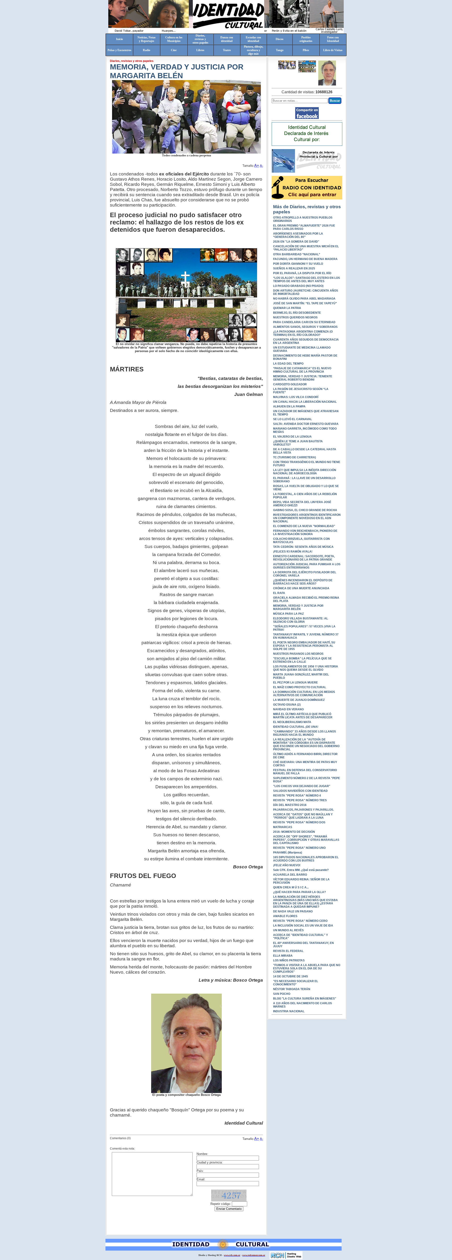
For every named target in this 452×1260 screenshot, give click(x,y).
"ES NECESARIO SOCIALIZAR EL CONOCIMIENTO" (295, 983)
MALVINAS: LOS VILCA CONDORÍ (295, 397)
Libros (200, 50)
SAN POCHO (281, 994)
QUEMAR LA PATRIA (287, 308)
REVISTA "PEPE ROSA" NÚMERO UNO (299, 847)
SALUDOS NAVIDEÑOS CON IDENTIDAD (300, 791)
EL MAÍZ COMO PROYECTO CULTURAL (299, 687)
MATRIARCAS (282, 827)
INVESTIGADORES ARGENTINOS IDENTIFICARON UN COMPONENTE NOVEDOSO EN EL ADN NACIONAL (307, 518)
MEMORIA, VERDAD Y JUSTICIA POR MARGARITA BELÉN (298, 607)
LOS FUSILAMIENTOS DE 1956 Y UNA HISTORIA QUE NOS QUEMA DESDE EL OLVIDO (305, 668)
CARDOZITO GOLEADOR (290, 384)
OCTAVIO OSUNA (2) (287, 704)
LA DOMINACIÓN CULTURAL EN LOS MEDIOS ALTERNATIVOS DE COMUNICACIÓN (304, 693)
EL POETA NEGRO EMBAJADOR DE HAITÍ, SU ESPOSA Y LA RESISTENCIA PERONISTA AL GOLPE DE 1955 (304, 646)
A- (261, 165)
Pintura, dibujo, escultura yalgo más (253, 50)
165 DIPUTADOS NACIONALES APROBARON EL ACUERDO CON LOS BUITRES (306, 859)
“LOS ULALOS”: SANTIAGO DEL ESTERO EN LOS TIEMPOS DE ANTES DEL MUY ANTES (306, 279)
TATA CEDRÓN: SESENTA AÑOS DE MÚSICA (303, 547)
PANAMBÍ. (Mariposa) (287, 852)
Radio (146, 50)
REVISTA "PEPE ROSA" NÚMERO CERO (300, 921)
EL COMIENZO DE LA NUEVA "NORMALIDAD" (304, 526)
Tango (279, 50)
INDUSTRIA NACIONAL (288, 1011)
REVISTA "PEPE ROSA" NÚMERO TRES (300, 800)
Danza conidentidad (226, 39)
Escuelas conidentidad (253, 39)
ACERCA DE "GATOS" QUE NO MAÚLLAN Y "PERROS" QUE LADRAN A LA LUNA (303, 816)
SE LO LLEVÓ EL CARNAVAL (292, 419)
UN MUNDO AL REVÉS (288, 930)
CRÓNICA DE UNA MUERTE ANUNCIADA (301, 588)
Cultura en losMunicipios (173, 39)
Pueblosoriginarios (305, 39)
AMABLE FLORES (285, 916)
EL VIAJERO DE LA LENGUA (292, 436)
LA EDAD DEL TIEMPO (288, 363)
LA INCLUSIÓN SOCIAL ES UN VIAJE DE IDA (303, 925)
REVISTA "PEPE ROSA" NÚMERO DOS (299, 822)
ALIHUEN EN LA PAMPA (289, 406)
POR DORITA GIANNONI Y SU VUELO (298, 263)
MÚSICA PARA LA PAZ (288, 613)
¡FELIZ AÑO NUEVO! (286, 865)
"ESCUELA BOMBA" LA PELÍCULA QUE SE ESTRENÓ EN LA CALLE (302, 660)
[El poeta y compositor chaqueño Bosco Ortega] (327, 73)
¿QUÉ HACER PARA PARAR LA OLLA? (299, 892)
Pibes (306, 50)
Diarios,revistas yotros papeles (200, 39)
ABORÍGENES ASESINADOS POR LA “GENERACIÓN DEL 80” (298, 235)
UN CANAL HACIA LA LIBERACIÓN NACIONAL (305, 401)
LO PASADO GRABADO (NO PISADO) (298, 286)
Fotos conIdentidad (333, 39)
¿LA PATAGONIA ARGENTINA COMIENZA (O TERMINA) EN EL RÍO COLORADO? (303, 333)
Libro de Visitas (333, 50)
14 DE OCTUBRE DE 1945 (290, 976)
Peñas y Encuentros (119, 50)
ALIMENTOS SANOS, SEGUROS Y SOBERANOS (305, 327)
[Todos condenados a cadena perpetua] (287, 65)
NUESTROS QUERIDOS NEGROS (295, 317)
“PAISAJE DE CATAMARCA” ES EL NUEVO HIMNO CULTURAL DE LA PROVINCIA (302, 370)
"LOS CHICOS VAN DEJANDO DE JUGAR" (301, 786)
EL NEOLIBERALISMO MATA (292, 722)
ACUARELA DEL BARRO (290, 874)
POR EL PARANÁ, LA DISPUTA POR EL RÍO (302, 273)
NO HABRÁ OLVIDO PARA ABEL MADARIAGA (304, 298)
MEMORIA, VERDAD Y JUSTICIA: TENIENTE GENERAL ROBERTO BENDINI (302, 378)
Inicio (119, 39)
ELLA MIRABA (283, 955)
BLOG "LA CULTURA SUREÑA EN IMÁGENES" (304, 998)
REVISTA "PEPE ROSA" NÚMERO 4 (297, 795)
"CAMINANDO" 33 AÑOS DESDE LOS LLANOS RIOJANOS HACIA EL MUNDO (304, 733)
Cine (174, 50)
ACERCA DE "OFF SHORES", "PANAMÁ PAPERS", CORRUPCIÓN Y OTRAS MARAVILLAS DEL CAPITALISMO (306, 840)
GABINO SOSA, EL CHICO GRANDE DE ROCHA (305, 510)
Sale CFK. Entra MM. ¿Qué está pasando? (301, 870)
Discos (279, 39)
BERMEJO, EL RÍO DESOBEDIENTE (297, 312)
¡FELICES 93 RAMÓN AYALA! (292, 551)
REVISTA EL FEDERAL (288, 951)
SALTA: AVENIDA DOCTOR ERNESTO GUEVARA (306, 424)
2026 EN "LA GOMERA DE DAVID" (296, 241)
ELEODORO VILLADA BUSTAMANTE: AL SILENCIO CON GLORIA (300, 620)
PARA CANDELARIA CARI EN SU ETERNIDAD (304, 322)
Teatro (227, 50)
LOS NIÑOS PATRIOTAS (289, 960)
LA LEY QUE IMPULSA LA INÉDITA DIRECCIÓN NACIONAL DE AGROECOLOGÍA (304, 471)
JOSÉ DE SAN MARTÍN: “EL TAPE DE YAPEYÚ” (305, 303)
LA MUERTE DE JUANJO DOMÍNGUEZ (299, 700)
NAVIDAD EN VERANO (288, 709)
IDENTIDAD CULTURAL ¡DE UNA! (295, 726)
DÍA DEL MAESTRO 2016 (290, 805)
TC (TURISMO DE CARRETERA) (294, 457)
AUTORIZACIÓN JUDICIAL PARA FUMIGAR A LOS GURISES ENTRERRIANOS (306, 566)
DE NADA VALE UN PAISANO (293, 911)
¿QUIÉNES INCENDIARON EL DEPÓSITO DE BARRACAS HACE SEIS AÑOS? (302, 582)
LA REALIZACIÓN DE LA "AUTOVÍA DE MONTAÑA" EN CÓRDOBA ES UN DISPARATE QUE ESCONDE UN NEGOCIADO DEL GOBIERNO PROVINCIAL (306, 744)
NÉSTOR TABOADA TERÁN (291, 989)
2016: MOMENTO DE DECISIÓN (294, 831)
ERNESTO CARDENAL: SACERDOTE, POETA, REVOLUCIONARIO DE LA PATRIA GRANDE (304, 558)
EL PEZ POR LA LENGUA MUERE (295, 682)
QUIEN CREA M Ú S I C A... (291, 887)
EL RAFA (279, 593)
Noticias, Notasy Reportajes (146, 39)
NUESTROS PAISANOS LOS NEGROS (298, 653)
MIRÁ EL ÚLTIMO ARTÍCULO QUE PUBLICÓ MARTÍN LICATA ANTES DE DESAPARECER (302, 715)
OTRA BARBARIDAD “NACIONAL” (296, 254)
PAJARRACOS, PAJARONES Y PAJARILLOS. (303, 809)
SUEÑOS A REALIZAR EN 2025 (294, 268)
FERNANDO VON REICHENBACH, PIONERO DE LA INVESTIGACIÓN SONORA (305, 532)
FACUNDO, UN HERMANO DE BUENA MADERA (305, 259)
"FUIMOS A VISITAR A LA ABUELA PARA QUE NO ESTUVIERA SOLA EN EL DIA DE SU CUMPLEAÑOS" (306, 968)
